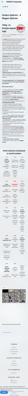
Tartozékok (14, 353)
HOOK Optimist (7, 332)
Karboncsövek (14, 349)
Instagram (14, 382)
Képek (4, 34)
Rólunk (14, 361)
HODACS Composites (14, 2)
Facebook (14, 380)
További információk (14, 395)
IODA (12, 58)
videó (8, 34)
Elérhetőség (14, 365)
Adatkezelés (14, 373)
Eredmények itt (20, 34)
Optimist (14, 347)
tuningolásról (20, 121)
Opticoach (7, 129)
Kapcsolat (14, 363)
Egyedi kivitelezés (14, 351)
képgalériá (6, 115)
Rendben (4, 392)
